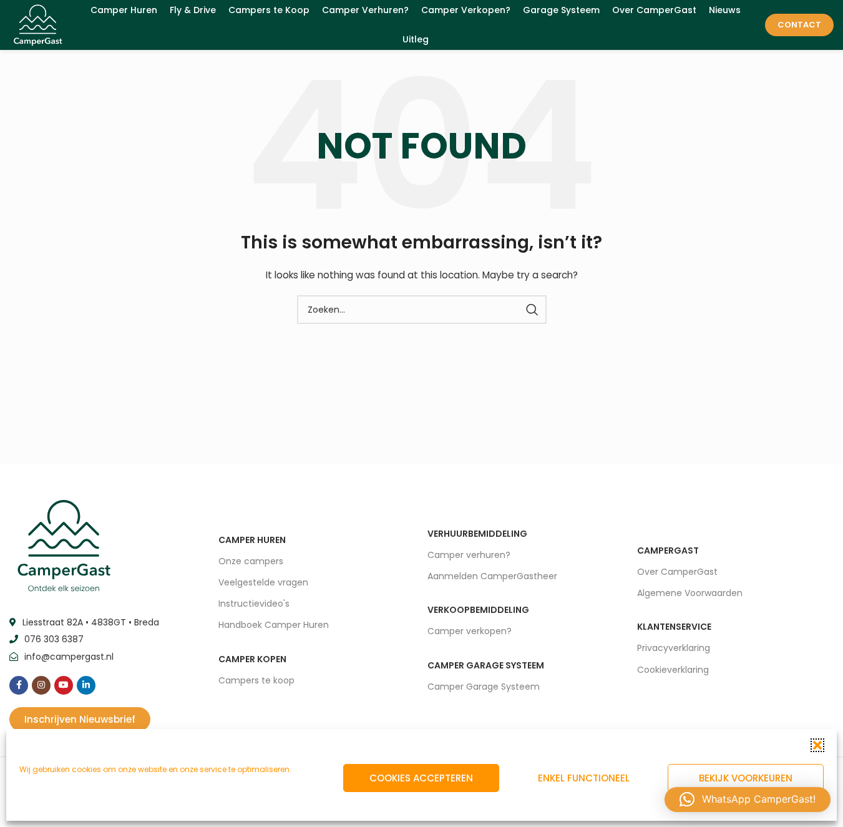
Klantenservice (674, 626)
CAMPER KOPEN (252, 659)
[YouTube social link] (63, 685)
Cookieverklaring (673, 669)
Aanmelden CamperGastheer (492, 576)
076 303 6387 (54, 639)
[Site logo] (37, 24)
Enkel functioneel (584, 778)
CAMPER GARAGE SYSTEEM (485, 665)
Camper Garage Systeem (483, 686)
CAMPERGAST (668, 550)
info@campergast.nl (69, 656)
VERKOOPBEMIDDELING (478, 610)
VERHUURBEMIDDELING (477, 533)
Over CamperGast (677, 571)
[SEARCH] (532, 309)
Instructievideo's (254, 603)
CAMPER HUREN (252, 540)
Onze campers (250, 561)
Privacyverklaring (673, 648)
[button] (817, 745)
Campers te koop (256, 680)
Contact (799, 25)
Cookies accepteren (421, 778)
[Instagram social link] (41, 685)
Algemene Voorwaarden (690, 593)
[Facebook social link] (18, 685)
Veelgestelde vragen (263, 582)
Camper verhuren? (468, 555)
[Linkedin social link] (86, 685)
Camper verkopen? (469, 631)
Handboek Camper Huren (273, 625)
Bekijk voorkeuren (745, 778)
